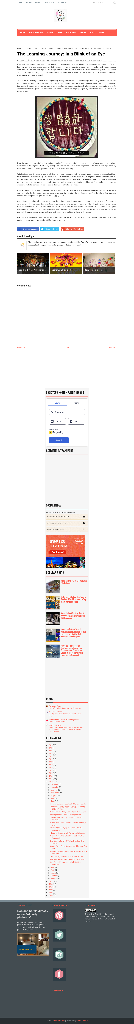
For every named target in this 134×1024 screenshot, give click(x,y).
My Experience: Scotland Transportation (65, 815)
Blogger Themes (82, 1021)
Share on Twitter (52, 229)
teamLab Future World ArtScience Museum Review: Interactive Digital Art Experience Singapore (73, 633)
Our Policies (62, 2)
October (54, 790)
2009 (51, 890)
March (53, 873)
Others (23, 38)
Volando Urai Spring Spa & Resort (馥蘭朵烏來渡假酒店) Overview (73, 615)
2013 (51, 781)
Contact (38, 2)
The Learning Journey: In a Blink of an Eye (66, 856)
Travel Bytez (100, 914)
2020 (51, 762)
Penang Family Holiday (57, 722)
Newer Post (21, 347)
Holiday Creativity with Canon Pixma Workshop (68, 859)
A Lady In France (56, 712)
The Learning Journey (95, 60)
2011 (51, 884)
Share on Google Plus (74, 229)
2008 (51, 892)
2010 (51, 887)
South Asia (71, 32)
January (54, 879)
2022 (51, 756)
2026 (51, 745)
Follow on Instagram (57, 523)
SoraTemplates (59, 1021)
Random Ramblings (80, 60)
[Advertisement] (66, 369)
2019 (51, 765)
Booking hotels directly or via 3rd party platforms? (32, 914)
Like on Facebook (56, 529)
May (53, 867)
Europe (83, 32)
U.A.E (92, 32)
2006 (51, 895)
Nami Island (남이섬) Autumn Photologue (74, 582)
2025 (51, 748)
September (55, 793)
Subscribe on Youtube (58, 516)
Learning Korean (54, 60)
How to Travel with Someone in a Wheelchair (65, 708)
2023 (51, 753)
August (54, 796)
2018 (51, 767)
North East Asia (54, 32)
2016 (51, 773)
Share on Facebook (30, 229)
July (53, 798)
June (53, 801)
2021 (51, 759)
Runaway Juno (55, 706)
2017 (51, 770)
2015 (51, 776)
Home (20, 2)
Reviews (102, 32)
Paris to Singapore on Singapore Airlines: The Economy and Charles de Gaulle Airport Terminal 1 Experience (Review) (72, 650)
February (54, 876)
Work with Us (50, 2)
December (55, 784)
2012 (51, 881)
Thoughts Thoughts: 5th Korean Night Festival (67, 833)
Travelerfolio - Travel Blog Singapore (64, 720)
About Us (29, 2)
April (53, 870)
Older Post (112, 347)
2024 (51, 751)
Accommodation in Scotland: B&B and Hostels (68, 804)
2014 (51, 779)
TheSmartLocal (55, 725)
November (55, 787)
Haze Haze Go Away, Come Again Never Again (68, 812)
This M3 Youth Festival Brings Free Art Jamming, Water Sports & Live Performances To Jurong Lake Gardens (66, 730)
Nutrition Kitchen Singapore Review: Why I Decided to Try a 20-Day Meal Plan (73, 599)
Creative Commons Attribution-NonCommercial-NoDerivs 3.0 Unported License (100, 919)
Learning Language (67, 60)
